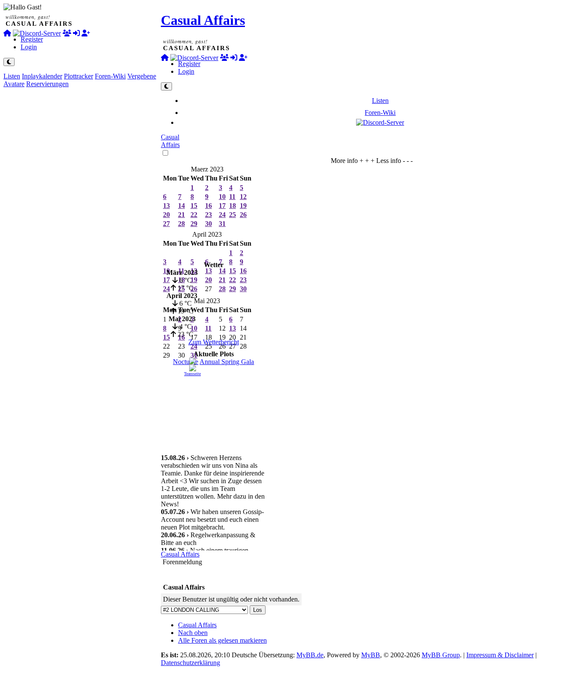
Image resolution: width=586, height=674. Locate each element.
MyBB (370, 655)
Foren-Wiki (110, 76)
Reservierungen (47, 83)
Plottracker (78, 76)
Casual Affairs (203, 20)
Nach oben (193, 632)
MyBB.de (309, 655)
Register (32, 39)
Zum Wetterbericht (213, 342)
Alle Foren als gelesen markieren (222, 640)
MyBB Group (441, 655)
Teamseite (192, 373)
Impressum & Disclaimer (500, 655)
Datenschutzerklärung (190, 662)
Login (29, 47)
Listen (11, 76)
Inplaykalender (42, 76)
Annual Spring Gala (226, 361)
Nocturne (185, 361)
